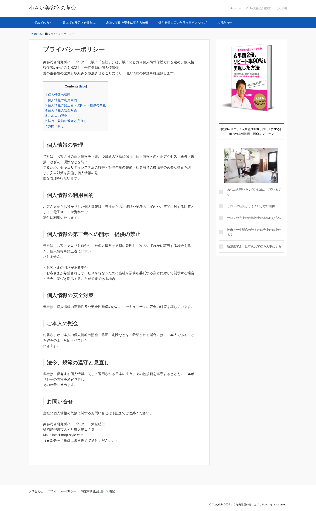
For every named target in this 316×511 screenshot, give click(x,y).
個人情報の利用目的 (61, 100)
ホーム (237, 8)
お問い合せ (54, 126)
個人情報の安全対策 (61, 110)
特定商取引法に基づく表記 (98, 491)
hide (83, 86)
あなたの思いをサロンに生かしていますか (254, 192)
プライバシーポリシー (62, 491)
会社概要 (282, 8)
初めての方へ (43, 22)
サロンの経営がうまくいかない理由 (251, 206)
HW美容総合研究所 (260, 8)
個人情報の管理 (58, 94)
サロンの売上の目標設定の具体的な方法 (254, 218)
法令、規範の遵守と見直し (66, 121)
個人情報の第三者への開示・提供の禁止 (75, 105)
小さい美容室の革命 (52, 8)
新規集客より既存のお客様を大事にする (254, 246)
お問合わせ (224, 22)
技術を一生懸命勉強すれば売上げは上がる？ (254, 232)
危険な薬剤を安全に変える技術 (127, 22)
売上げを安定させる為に (79, 22)
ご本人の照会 (56, 116)
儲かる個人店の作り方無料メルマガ (182, 22)
